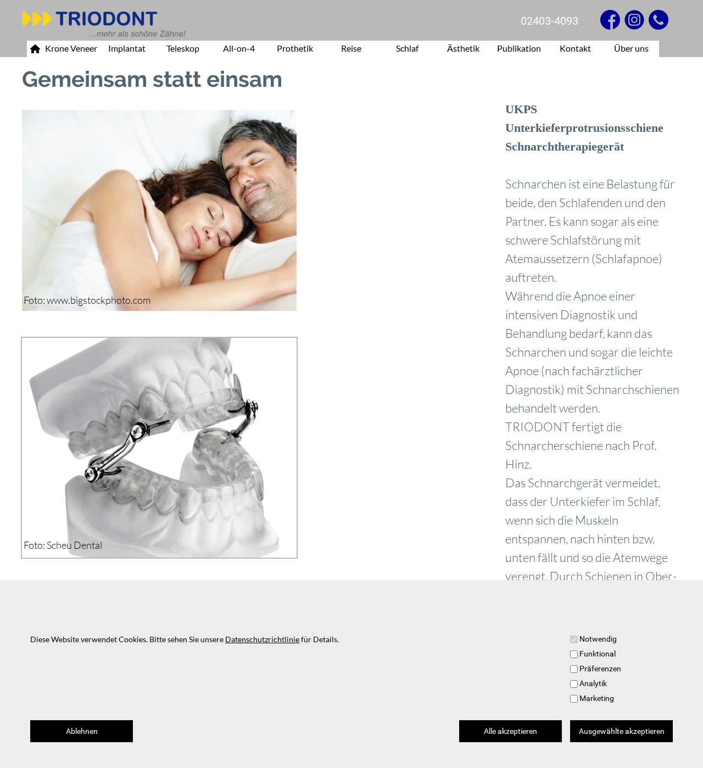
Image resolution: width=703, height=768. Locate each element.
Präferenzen (600, 668)
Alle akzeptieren (510, 731)
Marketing (596, 698)
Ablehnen (82, 731)
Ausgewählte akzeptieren (622, 731)
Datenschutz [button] (288, 754)
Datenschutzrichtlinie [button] (262, 639)
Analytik (593, 683)
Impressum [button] (232, 753)
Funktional (597, 653)
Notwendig (598, 639)
